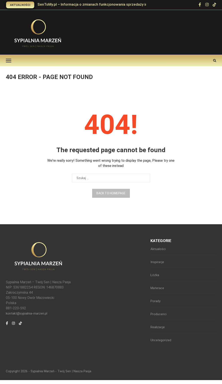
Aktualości (158, 249)
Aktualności (20, 5)
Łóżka (154, 275)
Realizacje (157, 327)
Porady (155, 301)
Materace (157, 288)
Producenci (158, 314)
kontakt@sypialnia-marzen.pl (26, 313)
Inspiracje (157, 262)
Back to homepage (111, 193)
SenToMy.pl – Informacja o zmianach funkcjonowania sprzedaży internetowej (102, 4)
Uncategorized (160, 340)
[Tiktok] (20, 325)
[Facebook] (7, 325)
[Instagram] (13, 325)
